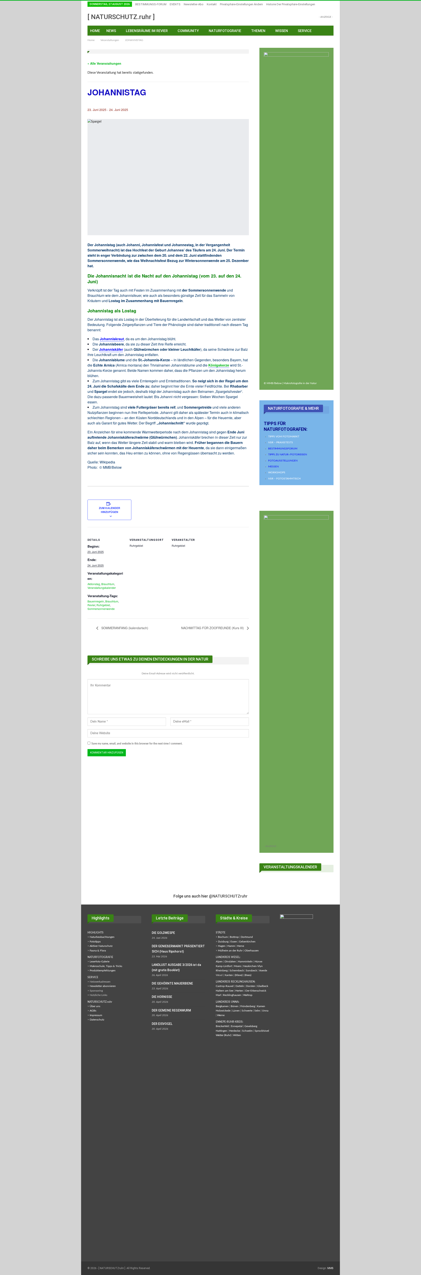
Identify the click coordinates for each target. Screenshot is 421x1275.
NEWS (111, 31)
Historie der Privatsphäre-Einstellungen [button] (290, 4)
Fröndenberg (247, 1006)
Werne (221, 1015)
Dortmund (247, 937)
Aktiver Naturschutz (101, 946)
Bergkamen (222, 1006)
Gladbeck (262, 986)
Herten (239, 990)
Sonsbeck (251, 970)
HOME (95, 31)
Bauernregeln (95, 601)
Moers (237, 966)
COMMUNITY (188, 31)
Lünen (236, 1010)
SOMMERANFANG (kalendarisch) (124, 628)
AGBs (93, 1010)
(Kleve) (239, 975)
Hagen (221, 946)
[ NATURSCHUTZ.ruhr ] (121, 17)
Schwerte (247, 1010)
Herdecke (234, 1030)
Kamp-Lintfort (224, 966)
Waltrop (247, 995)
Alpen (219, 961)
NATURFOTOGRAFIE (225, 31)
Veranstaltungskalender (101, 587)
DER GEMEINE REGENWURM (171, 1010)
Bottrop (234, 937)
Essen (233, 941)
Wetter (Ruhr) (223, 1035)
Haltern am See (224, 990)
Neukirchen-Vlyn (253, 966)
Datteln (239, 986)
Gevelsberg (250, 1026)
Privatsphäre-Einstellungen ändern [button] (241, 4)
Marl (218, 995)
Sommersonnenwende (101, 609)
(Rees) (247, 975)
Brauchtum (107, 584)
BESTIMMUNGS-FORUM (150, 4)
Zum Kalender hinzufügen (109, 510)
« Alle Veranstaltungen (104, 63)
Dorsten (250, 986)
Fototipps (95, 941)
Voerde (263, 970)
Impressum (96, 1015)
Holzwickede (223, 1010)
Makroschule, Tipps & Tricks (106, 966)
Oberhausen (251, 950)
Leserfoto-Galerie (99, 961)
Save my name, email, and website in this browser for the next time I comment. (136, 743)
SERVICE (305, 31)
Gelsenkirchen (247, 941)
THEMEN (258, 31)
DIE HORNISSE (162, 997)
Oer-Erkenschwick (255, 990)
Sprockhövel (262, 1030)
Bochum (223, 937)
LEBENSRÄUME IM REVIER (147, 31)
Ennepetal (237, 1026)
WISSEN (281, 31)
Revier (91, 605)
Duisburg (223, 941)
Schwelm (247, 1030)
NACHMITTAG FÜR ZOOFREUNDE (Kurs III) (213, 628)
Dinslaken (230, 961)
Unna (265, 1010)
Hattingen (221, 1030)
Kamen (261, 1006)
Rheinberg (222, 970)
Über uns (95, 1006)
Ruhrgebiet (103, 605)
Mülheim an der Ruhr (230, 950)
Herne (240, 946)
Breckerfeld (222, 1026)
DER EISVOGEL (162, 1024)
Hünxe (258, 961)
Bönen (234, 1006)
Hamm (231, 946)
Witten (237, 1035)
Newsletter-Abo (193, 4)
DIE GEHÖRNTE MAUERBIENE (172, 983)
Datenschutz (97, 1019)
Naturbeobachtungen (102, 937)
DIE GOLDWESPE (163, 933)
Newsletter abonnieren (103, 986)
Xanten (229, 975)
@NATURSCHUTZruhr (228, 896)
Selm (257, 1010)
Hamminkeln (245, 961)
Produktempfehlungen (103, 970)
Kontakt (212, 4)
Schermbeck (237, 970)
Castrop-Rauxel (225, 986)
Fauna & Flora (98, 950)
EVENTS (175, 4)
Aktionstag (93, 584)
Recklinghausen (232, 995)
